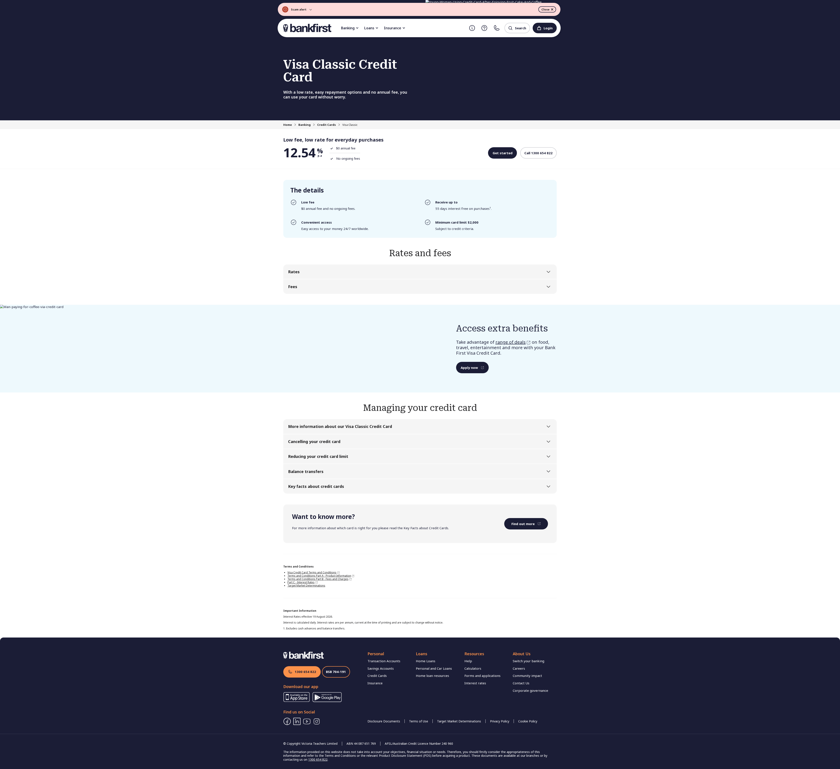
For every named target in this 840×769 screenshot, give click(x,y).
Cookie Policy (527, 721)
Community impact (527, 675)
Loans (369, 28)
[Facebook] (287, 721)
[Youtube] (307, 721)
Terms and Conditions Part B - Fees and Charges (317, 579)
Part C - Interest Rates (301, 582)
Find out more (523, 524)
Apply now (469, 367)
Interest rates (475, 683)
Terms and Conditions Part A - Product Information (319, 576)
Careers (519, 668)
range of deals (510, 342)
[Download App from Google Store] (327, 701)
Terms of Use (418, 721)
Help (468, 661)
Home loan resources (432, 675)
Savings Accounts (381, 668)
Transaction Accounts (384, 661)
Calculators (472, 668)
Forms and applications (482, 675)
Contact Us (521, 683)
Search (520, 28)
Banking (348, 28)
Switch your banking (528, 661)
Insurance (392, 28)
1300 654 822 (305, 671)
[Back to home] (307, 28)
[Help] (484, 28)
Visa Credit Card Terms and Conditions (311, 572)
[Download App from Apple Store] (296, 701)
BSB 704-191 (336, 671)
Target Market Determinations (306, 585)
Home (287, 125)
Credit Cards (326, 125)
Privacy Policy (499, 721)
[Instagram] (316, 721)
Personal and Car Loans (434, 668)
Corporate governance (530, 690)
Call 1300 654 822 (538, 153)
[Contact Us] (496, 28)
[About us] (472, 28)
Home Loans (425, 661)
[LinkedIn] (297, 721)
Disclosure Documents (384, 721)
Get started (503, 153)
